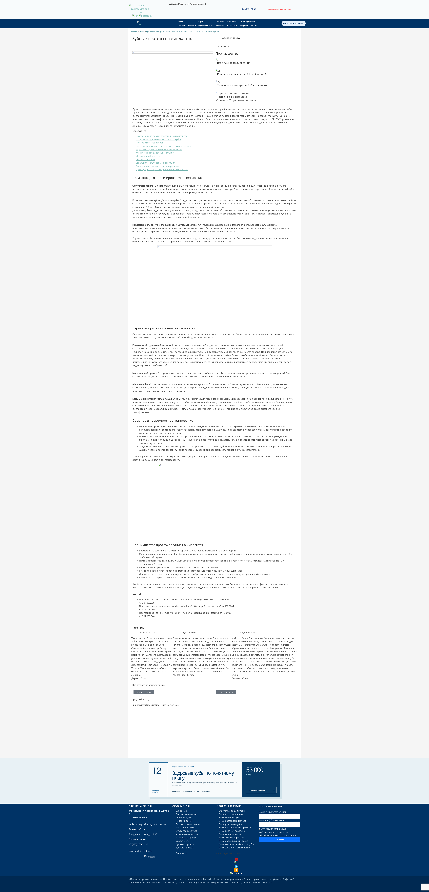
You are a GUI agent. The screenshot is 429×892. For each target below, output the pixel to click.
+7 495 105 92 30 (248, 9)
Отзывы (181, 25)
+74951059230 (231, 38)
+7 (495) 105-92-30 (138, 844)
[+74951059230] (219, 39)
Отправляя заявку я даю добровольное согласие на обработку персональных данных (277, 832)
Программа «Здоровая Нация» (200, 25)
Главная (181, 21)
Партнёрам (232, 25)
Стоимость (232, 21)
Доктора (220, 21)
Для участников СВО (248, 25)
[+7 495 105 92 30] (239, 9)
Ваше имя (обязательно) (272, 811)
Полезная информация (228, 805)
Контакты (220, 25)
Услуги (200, 21)
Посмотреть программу (261, 790)
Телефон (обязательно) (271, 820)
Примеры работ (248, 21)
